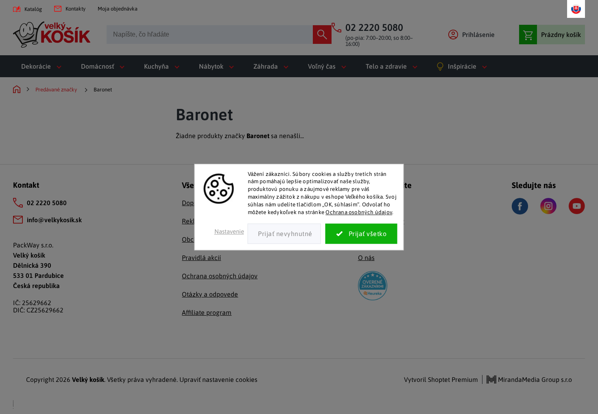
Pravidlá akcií (201, 257)
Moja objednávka (117, 9)
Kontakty (75, 9)
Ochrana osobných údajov (358, 212)
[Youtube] (577, 206)
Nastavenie (229, 231)
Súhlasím (361, 233)
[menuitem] (43, 66)
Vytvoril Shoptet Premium (441, 379)
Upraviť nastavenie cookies (218, 379)
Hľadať (322, 34)
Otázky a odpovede (210, 294)
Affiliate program (206, 312)
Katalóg (33, 9)
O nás (366, 257)
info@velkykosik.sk (54, 219)
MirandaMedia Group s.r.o (534, 379)
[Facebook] (520, 206)
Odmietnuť (284, 233)
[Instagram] (548, 206)
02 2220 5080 (47, 202)
